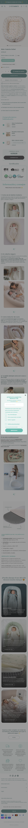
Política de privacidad (13, 424)
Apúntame (14, 430)
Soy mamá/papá (12, 414)
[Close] (25, 395)
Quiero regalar (11, 420)
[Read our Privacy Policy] (22, 427)
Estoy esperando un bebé (14, 417)
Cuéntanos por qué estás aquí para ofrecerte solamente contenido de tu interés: (13, 410)
